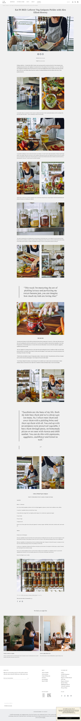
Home (4, 5)
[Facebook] (61, 696)
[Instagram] (64, 696)
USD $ (68, 2)
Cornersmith (57, 67)
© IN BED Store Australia (8, 705)
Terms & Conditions (65, 686)
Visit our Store (45, 674)
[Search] (75, 2)
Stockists (44, 677)
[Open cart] (77, 2)
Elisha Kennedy (42, 58)
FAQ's (62, 672)
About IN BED (45, 672)
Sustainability (45, 679)
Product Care (64, 676)
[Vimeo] (71, 696)
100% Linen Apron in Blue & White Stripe (29, 595)
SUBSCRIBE (69, 718)
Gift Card (63, 679)
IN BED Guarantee (65, 674)
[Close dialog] (80, 708)
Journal (7, 5)
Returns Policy (64, 682)
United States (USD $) (8, 703)
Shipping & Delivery (65, 684)
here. (31, 598)
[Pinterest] (68, 696)
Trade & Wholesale (46, 676)
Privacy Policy (64, 687)
